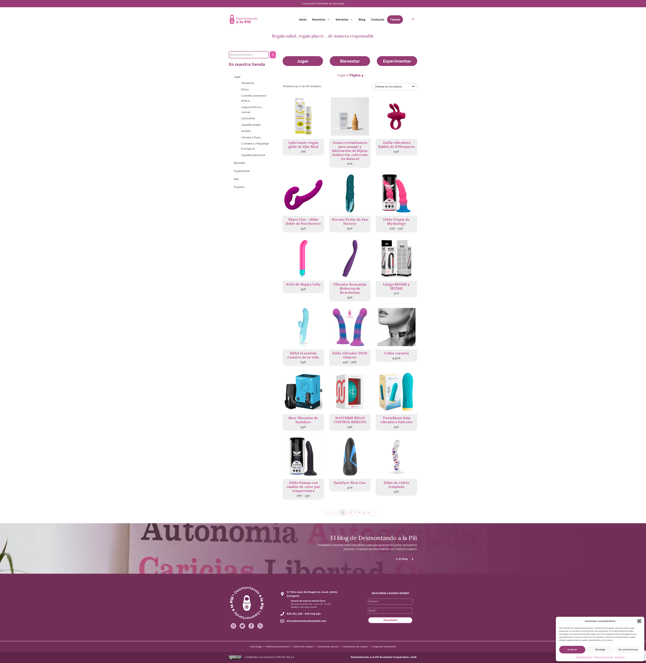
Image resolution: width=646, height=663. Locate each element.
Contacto (377, 19)
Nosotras (318, 19)
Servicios (342, 19)
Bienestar (350, 61)
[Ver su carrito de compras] (413, 19)
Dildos (245, 89)
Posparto (239, 187)
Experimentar (397, 61)
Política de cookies (584, 657)
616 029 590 (313, 613)
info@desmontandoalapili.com (306, 620)
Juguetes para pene (253, 155)
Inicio (303, 19)
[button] (639, 621)
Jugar (303, 61)
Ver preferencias (628, 649)
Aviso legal (619, 657)
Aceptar (572, 649)
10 (368, 512)
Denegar (600, 649)
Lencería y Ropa (251, 137)
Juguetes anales (251, 124)
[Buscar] (273, 54)
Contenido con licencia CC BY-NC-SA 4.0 (269, 657)
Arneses (245, 131)
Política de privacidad (603, 657)
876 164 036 (294, 613)
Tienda (395, 19)
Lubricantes (248, 118)
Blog (362, 19)
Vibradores (247, 83)
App (236, 178)
